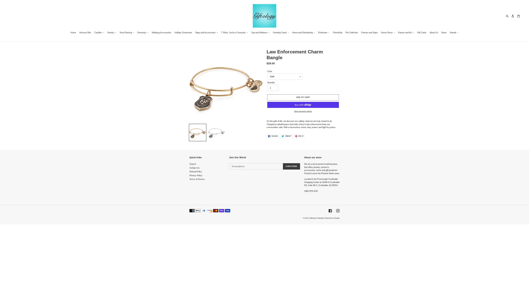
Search (192, 164)
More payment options (303, 111)
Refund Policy (195, 171)
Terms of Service (197, 179)
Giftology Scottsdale (316, 218)
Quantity (271, 82)
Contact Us (194, 168)
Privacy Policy (195, 175)
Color (269, 71)
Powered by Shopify (332, 218)
